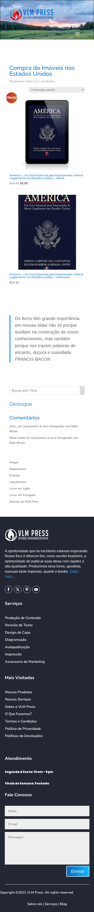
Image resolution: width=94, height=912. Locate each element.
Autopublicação (17, 647)
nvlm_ (13, 426)
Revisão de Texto (19, 625)
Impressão (13, 654)
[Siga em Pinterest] (27, 589)
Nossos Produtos (18, 692)
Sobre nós (34, 904)
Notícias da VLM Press (24, 501)
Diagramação (15, 639)
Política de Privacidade (23, 728)
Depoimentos (17, 469)
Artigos (13, 462)
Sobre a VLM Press (20, 706)
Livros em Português (22, 495)
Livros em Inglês (19, 488)
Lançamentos (17, 482)
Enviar (78, 871)
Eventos (14, 475)
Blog (63, 904)
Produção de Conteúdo (23, 618)
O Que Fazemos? (18, 714)
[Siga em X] (17, 589)
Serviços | (52, 904)
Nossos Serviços (18, 699)
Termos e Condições (21, 721)
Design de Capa (17, 632)
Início (12, 54)
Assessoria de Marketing (25, 661)
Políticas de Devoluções (24, 736)
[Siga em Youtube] (36, 589)
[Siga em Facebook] (8, 589)
